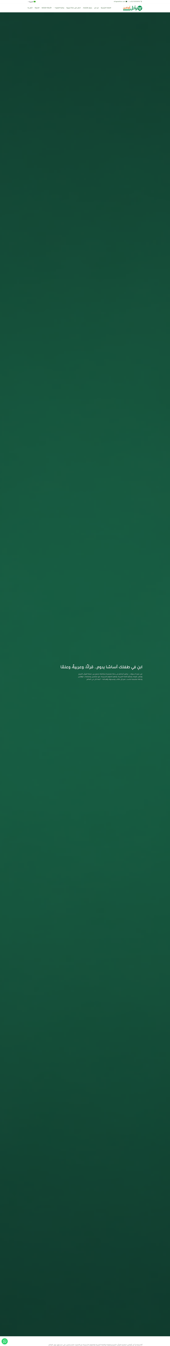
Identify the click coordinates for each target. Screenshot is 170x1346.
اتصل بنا (30, 7)
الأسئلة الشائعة (47, 7)
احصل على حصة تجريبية (73, 7)
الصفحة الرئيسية (106, 7)
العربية (31, 1)
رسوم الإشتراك (87, 7)
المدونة (37, 7)
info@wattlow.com (119, 1)
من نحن (96, 7)
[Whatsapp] (4, 1341)
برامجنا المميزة (59, 7)
